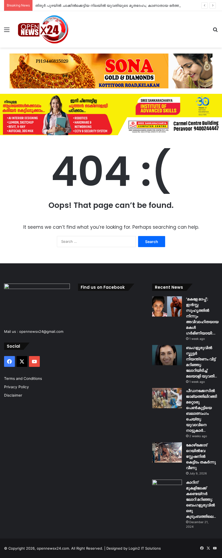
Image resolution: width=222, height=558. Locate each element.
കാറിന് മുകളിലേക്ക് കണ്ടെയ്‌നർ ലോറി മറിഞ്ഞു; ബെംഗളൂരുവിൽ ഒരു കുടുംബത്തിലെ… (201, 499)
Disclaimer (13, 395)
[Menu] (6, 31)
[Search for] (215, 31)
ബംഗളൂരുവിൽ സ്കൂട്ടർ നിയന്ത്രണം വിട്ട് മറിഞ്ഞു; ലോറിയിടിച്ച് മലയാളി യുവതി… (201, 362)
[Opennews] (43, 29)
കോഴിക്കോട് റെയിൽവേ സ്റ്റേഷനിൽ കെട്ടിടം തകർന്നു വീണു (201, 456)
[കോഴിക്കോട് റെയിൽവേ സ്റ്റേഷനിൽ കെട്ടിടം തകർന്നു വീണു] (167, 452)
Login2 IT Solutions (145, 548)
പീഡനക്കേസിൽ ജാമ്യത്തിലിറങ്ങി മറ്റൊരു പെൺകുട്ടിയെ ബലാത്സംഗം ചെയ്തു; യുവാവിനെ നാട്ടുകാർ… (201, 410)
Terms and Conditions (23, 378)
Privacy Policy (16, 387)
